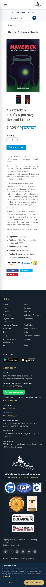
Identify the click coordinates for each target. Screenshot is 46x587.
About (26, 304)
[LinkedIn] (23, 551)
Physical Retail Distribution (8, 320)
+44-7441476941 (10, 416)
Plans (5, 308)
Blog (5, 336)
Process (6, 311)
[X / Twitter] (11, 551)
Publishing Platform (10, 325)
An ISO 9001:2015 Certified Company (23, 477)
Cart (31, 12)
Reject (12, 583)
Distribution (7, 315)
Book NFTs (7, 328)
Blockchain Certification (33, 336)
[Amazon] (34, 551)
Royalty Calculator (31, 328)
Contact (27, 339)
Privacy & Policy (27, 558)
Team (5, 332)
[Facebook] (5, 551)
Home (10, 25)
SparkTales (28, 325)
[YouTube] (28, 551)
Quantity (10, 135)
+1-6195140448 (9, 408)
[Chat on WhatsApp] (23, 392)
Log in (21, 12)
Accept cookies (34, 583)
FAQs (26, 332)
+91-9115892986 (15, 386)
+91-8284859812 (10, 401)
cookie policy (34, 574)
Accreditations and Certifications (10, 340)
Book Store (28, 319)
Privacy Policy (6, 576)
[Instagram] (17, 551)
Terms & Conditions (11, 558)
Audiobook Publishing (32, 315)
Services (27, 308)
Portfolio (27, 311)
